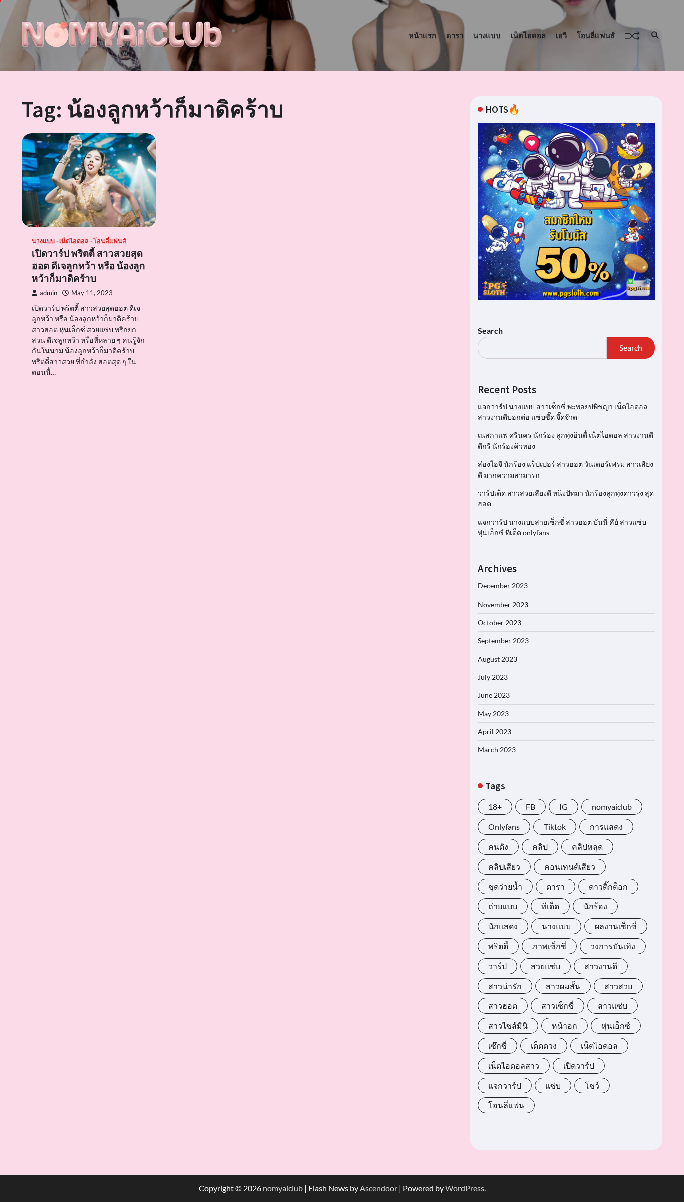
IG (563, 806)
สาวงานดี (600, 966)
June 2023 (494, 695)
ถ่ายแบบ (502, 906)
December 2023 (503, 585)
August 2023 (497, 659)
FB (530, 806)
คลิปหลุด (587, 846)
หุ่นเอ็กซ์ (615, 1025)
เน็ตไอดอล (528, 35)
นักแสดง (503, 926)
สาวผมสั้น (563, 986)
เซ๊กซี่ (497, 1045)
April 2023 (494, 731)
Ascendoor (378, 1188)
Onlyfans (504, 826)
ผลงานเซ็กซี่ (616, 926)
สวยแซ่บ (545, 966)
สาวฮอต (502, 1005)
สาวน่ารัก (505, 986)
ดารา (454, 35)
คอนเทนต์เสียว (569, 866)
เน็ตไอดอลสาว (513, 1065)
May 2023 (493, 713)
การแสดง (606, 826)
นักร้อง (595, 906)
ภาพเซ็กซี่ (549, 946)
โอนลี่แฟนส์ (596, 35)
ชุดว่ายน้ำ (505, 886)
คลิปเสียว (504, 866)
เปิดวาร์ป (578, 1065)
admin (48, 293)
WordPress (464, 1188)
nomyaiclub (612, 806)
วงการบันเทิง (612, 946)
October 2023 (499, 622)
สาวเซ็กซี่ (557, 1005)
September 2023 (503, 640)
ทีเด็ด (550, 906)
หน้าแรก (422, 35)
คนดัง (498, 846)
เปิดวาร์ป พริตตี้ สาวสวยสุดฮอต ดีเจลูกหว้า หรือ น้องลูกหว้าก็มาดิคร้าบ (88, 265)
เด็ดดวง (544, 1045)
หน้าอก (564, 1025)
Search (490, 330)
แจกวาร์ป (504, 1085)
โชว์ (592, 1085)
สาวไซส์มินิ (508, 1025)
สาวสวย (618, 986)
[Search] (654, 35)
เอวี (561, 35)
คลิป (540, 846)
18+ (495, 806)
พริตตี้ (498, 946)
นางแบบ (487, 35)
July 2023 (493, 677)
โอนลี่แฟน (506, 1105)
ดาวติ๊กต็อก (608, 886)
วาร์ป (497, 966)
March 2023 (497, 749)
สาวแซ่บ (612, 1005)
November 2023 (503, 604)
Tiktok (555, 826)
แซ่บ (553, 1085)
